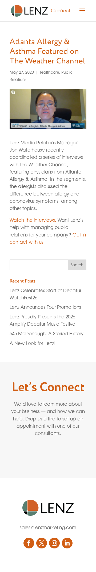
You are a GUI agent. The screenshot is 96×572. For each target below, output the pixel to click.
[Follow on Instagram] (54, 543)
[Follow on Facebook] (28, 543)
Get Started (36, 452)
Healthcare (48, 72)
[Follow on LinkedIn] (67, 543)
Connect (60, 10)
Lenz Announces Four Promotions (45, 307)
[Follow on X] (41, 543)
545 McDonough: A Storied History (46, 333)
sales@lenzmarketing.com (48, 527)
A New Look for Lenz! (32, 343)
